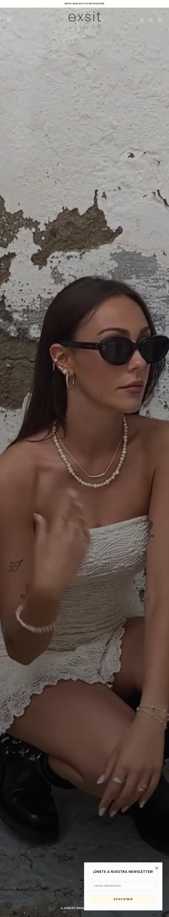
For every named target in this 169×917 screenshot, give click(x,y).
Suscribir (123, 899)
